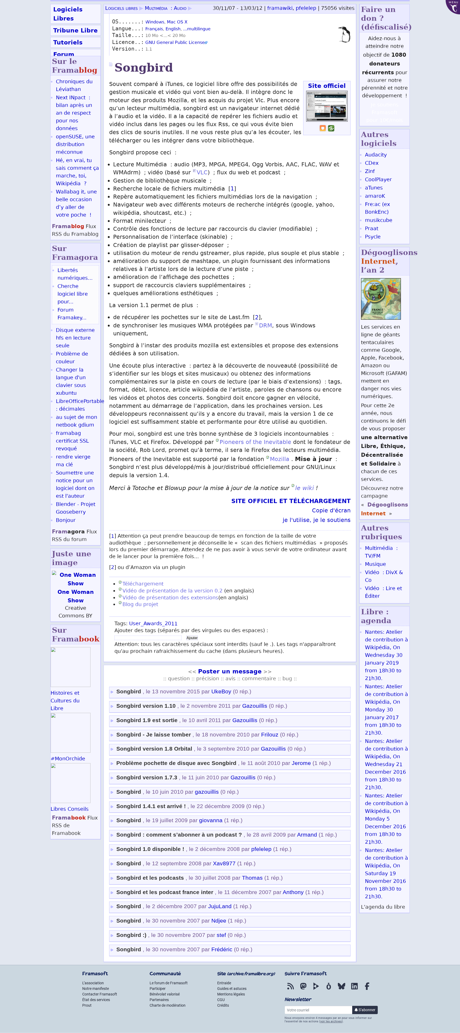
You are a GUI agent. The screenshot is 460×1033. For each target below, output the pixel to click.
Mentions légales (231, 994)
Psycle (373, 237)
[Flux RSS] (290, 990)
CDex (372, 163)
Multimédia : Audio (165, 9)
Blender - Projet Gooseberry (75, 508)
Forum (63, 54)
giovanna (211, 820)
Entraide (224, 983)
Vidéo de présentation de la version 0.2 (173, 591)
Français (154, 29)
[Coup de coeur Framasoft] (322, 130)
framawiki (280, 9)
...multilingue (197, 29)
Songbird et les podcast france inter (164, 892)
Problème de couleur (72, 358)
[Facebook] (367, 990)
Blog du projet (140, 605)
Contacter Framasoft (99, 994)
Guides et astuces (232, 988)
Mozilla (280, 460)
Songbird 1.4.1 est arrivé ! (151, 806)
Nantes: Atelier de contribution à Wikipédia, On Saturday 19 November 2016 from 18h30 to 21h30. (386, 874)
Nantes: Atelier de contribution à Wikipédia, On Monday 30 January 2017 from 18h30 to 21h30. (386, 710)
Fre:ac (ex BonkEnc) (377, 208)
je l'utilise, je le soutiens (317, 521)
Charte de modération (168, 1005)
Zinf (370, 172)
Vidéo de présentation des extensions (170, 598)
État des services (96, 1000)
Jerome (301, 763)
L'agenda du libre (383, 907)
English (173, 29)
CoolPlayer (378, 180)
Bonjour (66, 521)
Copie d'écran (331, 511)
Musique (375, 565)
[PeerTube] (316, 990)
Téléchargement (142, 584)
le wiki (304, 488)
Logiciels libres (121, 9)
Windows (154, 22)
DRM (265, 326)
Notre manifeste (95, 988)
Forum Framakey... (72, 314)
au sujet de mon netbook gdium (76, 421)
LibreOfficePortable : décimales (80, 405)
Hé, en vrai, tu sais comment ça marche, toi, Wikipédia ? (77, 172)
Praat (371, 229)
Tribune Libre (75, 30)
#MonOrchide (68, 759)
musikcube (378, 221)
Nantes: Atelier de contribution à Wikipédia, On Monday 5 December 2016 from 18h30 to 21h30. (386, 819)
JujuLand (220, 906)
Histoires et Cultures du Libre (65, 701)
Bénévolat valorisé (165, 994)
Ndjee (218, 920)
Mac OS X (177, 22)
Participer (158, 988)
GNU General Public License (175, 43)
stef (221, 935)
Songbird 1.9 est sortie (147, 720)
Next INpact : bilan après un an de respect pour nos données (74, 113)
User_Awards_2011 (153, 624)
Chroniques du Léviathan (74, 86)
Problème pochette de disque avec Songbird (176, 763)
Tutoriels (68, 42)
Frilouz (269, 734)
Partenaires (159, 1000)
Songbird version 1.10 (146, 706)
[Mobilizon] (329, 990)
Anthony (293, 892)
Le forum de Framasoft (169, 983)
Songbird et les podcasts (150, 878)
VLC (202, 173)
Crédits (223, 1005)
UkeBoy (221, 691)
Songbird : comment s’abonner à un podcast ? (179, 835)
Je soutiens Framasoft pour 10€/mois (384, 113)
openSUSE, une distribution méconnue (75, 145)
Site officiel (327, 85)
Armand (307, 835)
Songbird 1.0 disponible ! (150, 849)
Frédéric (221, 949)
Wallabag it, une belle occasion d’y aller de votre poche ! (76, 203)
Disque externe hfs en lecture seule (75, 338)
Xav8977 (224, 863)
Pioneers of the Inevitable (255, 443)
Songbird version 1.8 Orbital (154, 749)
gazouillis (207, 792)
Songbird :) (132, 935)
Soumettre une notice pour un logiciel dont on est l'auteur (75, 485)
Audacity (376, 155)
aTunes (374, 188)
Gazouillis (254, 706)
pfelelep (306, 9)
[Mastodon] (303, 990)
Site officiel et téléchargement (291, 500)
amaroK (375, 196)
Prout (87, 1005)
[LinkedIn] (354, 990)
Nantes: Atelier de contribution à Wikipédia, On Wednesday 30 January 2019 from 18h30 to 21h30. (386, 656)
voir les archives (331, 1021)
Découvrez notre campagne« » (384, 501)
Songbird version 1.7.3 (146, 777)
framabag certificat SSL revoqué (72, 441)
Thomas (252, 878)
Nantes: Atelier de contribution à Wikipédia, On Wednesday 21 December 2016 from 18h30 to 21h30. (386, 765)
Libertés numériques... (75, 274)
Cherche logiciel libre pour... (73, 294)
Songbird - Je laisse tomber (153, 734)
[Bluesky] (341, 990)
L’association (93, 983)
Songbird (128, 691)
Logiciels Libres (68, 14)
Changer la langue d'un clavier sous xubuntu (71, 382)
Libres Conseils (70, 809)
